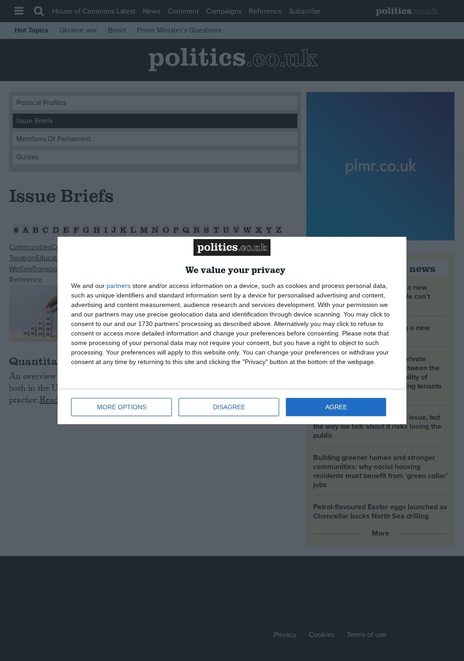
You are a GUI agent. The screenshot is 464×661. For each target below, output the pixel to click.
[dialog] (232, 330)
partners (118, 286)
